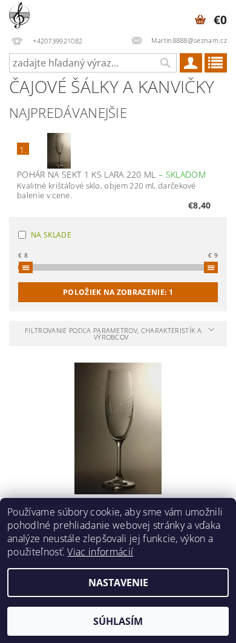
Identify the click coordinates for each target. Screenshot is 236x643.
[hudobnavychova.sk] (19, 15)
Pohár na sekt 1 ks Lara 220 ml (111, 174)
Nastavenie (118, 582)
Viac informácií (100, 551)
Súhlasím (118, 621)
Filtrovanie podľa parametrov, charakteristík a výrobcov (113, 333)
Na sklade (51, 235)
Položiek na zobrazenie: (118, 292)
